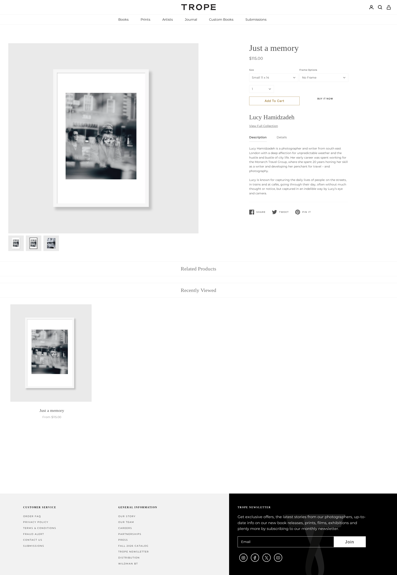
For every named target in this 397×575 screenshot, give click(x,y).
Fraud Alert (33, 534)
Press (123, 540)
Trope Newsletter (133, 551)
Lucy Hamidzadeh (271, 117)
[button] (123, 19)
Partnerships (129, 534)
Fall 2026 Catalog (133, 546)
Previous (8, 138)
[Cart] (388, 7)
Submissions (33, 546)
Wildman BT (128, 563)
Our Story (127, 516)
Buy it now (325, 98)
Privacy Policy (35, 522)
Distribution (129, 557)
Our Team (126, 522)
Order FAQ (32, 516)
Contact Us (32, 540)
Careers (125, 528)
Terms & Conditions (39, 528)
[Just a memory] (51, 354)
